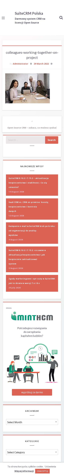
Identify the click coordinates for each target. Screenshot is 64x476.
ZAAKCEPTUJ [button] (42, 471)
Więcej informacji (24, 470)
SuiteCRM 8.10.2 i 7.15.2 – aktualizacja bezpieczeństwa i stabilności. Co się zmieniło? (29, 183)
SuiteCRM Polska (29, 13)
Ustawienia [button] (50, 466)
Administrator (20, 63)
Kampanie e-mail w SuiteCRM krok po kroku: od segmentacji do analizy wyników (32, 230)
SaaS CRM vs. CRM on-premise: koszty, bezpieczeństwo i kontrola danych (29, 206)
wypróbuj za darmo (32, 392)
